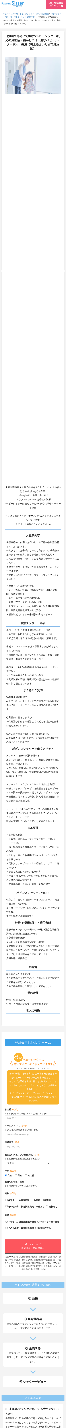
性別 (10, 1171)
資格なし (53, 1206)
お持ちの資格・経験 (14, 1181)
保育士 (11, 1200)
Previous (2, 270)
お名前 (11, 1109)
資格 (10, 1193)
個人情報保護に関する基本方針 (30, 1266)
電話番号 (12, 1142)
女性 (10, 1175)
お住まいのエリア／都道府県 (22, 1155)
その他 (31, 1175)
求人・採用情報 (42, 14)
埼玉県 (16, 17)
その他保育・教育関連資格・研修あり (26, 1206)
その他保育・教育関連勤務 (21, 1228)
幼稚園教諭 (24, 1200)
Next (63, 270)
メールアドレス (16, 1125)
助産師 (37, 1200)
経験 (10, 1215)
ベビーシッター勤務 (49, 1222)
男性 (20, 1175)
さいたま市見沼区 (28, 17)
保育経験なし (44, 1228)
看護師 (47, 1200)
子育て (11, 1222)
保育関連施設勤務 (27, 1222)
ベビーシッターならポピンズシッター (18, 14)
